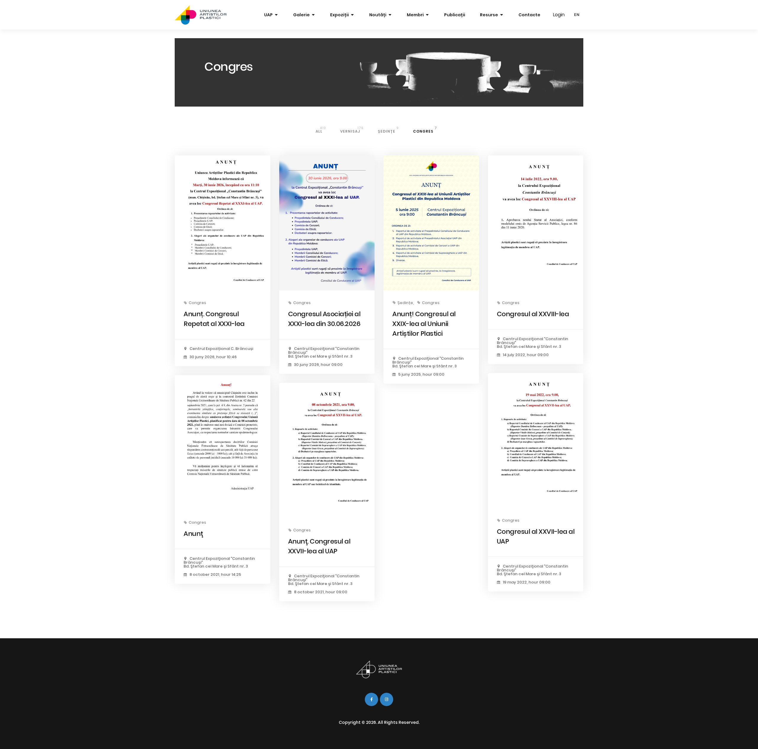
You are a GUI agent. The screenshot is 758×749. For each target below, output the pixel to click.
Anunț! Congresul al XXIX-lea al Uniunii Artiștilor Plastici (424, 323)
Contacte (529, 15)
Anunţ (193, 533)
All (321, 130)
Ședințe (388, 130)
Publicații (454, 15)
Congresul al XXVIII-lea (533, 314)
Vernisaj (352, 130)
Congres (425, 130)
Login (559, 14)
